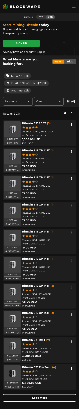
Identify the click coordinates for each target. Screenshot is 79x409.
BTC (41, 17)
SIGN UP (21, 43)
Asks (58, 61)
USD (50, 17)
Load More (39, 397)
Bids (70, 61)
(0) (73, 101)
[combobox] (17, 101)
